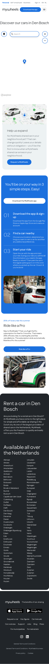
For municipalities (18, 629)
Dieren (6, 519)
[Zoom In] (45, 34)
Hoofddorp (8, 576)
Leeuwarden (32, 468)
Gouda (6, 556)
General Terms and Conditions (24, 644)
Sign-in (37, 3)
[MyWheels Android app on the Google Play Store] (34, 610)
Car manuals (37, 619)
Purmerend (31, 497)
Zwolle (29, 578)
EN (43, 3)
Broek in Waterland (11, 488)
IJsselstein (31, 463)
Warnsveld (31, 550)
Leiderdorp (31, 474)
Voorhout (31, 539)
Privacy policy (20, 653)
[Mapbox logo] (6, 95)
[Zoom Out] (45, 40)
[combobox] (24, 34)
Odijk (29, 491)
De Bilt (6, 502)
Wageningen (32, 545)
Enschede (8, 545)
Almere (6, 463)
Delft (5, 508)
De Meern (7, 505)
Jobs (29, 624)
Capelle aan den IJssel (12, 497)
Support (21, 624)
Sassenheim (32, 508)
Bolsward (7, 482)
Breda (6, 485)
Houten (7, 578)
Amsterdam (8, 468)
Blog (35, 624)
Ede (5, 536)
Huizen (6, 581)
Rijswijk (29, 499)
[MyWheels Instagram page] (21, 636)
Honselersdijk (9, 573)
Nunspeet (31, 488)
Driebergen (8, 528)
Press (42, 624)
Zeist (29, 567)
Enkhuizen (8, 542)
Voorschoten (32, 542)
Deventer (7, 516)
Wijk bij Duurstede (34, 556)
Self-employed (16, 3)
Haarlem (7, 564)
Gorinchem (8, 553)
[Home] (10, 9)
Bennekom (8, 477)
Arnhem (7, 474)
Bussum (7, 494)
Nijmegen (30, 485)
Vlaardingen (31, 536)
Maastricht (31, 477)
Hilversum (8, 570)
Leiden (29, 471)
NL (46, 3)
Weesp (29, 553)
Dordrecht (8, 525)
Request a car (12, 619)
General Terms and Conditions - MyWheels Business (24, 648)
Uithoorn (30, 519)
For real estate (33, 629)
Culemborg (8, 499)
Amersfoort (8, 466)
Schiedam (31, 511)
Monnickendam (33, 482)
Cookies (30, 653)
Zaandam (31, 562)
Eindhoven (8, 539)
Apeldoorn (8, 471)
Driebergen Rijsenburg (12, 530)
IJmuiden (30, 460)
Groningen (8, 559)
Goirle (6, 550)
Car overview (10, 624)
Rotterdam (31, 505)
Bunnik (6, 491)
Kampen (30, 466)
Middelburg (31, 480)
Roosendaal (32, 502)
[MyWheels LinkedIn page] (27, 636)
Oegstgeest (31, 494)
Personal (5, 3)
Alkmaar (7, 460)
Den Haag (7, 514)
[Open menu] (44, 9)
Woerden (30, 559)
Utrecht (30, 522)
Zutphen (30, 570)
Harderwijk (8, 567)
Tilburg (30, 516)
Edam (6, 533)
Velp (28, 528)
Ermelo (6, 547)
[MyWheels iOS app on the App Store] (15, 610)
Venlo (29, 530)
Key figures (25, 619)
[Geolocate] (4, 34)
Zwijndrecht (32, 576)
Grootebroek (9, 562)
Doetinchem (9, 522)
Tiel (28, 514)
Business (27, 3)
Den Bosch (8, 511)
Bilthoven (7, 480)
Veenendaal (31, 525)
